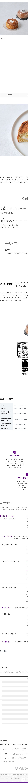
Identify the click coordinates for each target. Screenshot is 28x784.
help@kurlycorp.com (9, 761)
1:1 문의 (5, 753)
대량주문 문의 (5, 758)
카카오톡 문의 (5, 749)
